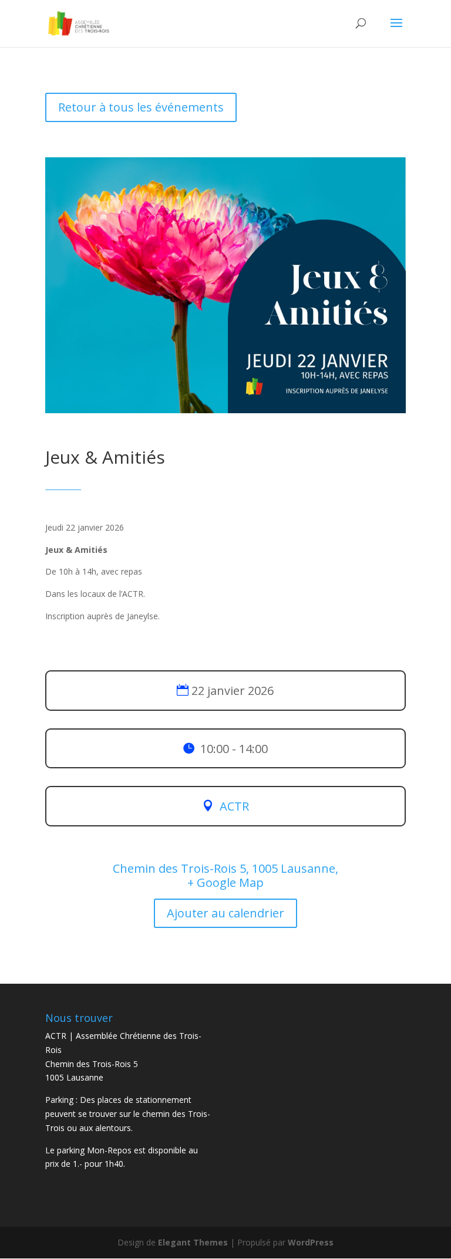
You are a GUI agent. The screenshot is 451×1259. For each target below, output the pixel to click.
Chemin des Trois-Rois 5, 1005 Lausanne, (225, 868)
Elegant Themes (193, 1242)
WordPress (311, 1242)
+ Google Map (225, 882)
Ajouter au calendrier (225, 913)
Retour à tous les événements (141, 107)
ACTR (234, 806)
